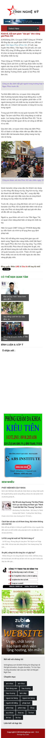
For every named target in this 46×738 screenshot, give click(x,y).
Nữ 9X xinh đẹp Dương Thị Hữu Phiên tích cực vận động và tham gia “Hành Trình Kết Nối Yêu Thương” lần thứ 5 (28, 504)
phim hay (9, 708)
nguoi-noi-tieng (28, 698)
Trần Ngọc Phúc (12, 45)
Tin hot (31, 713)
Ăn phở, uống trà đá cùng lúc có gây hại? (18, 553)
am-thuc (21, 684)
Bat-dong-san (11, 688)
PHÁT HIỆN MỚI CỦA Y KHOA (13, 488)
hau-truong (10, 693)
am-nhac (9, 684)
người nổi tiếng (12, 703)
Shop (32, 708)
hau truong (26, 688)
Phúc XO (23, 45)
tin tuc (8, 718)
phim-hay (22, 708)
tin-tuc (18, 718)
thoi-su (21, 713)
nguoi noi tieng (12, 698)
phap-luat (26, 703)
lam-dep (23, 693)
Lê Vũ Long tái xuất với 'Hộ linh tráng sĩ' (18, 538)
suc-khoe (9, 713)
